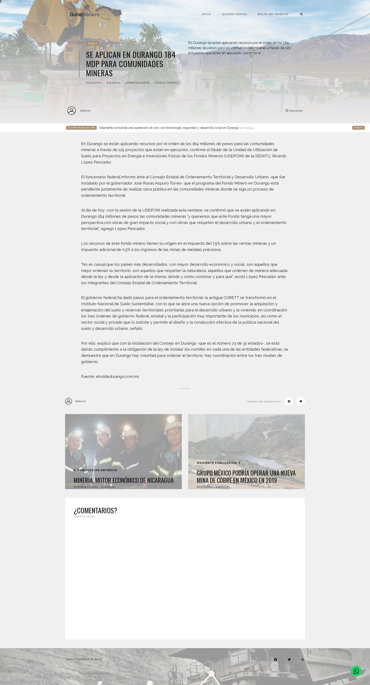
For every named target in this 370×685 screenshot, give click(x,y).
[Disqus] (185, 576)
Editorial (85, 110)
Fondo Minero (166, 82)
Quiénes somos (234, 14)
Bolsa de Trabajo (273, 14)
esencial (113, 82)
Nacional (94, 82)
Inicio (206, 14)
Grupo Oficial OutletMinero (94, 673)
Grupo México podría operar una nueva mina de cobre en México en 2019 (246, 476)
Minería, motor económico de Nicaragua (124, 480)
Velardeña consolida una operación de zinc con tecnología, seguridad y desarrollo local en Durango (176, 127)
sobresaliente (137, 82)
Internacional (86, 486)
